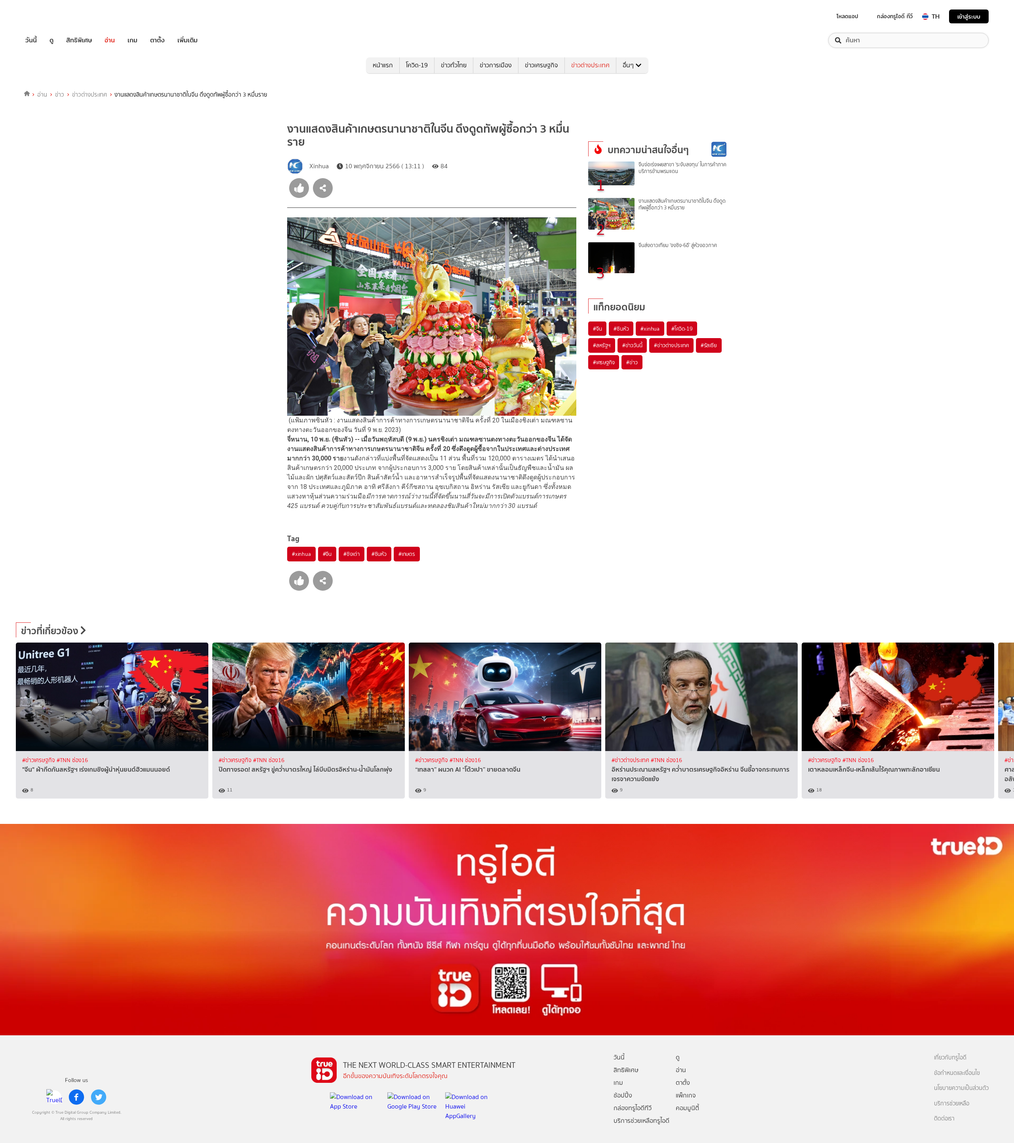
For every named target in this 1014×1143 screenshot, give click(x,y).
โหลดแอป (847, 16)
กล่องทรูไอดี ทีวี (895, 16)
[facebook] (76, 1097)
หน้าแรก (383, 65)
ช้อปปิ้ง (623, 1095)
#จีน (327, 554)
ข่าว (59, 94)
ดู (51, 40)
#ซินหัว (379, 554)
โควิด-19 (417, 65)
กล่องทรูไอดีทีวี (633, 1108)
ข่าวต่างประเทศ (590, 65)
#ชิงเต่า (351, 554)
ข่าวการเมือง (496, 65)
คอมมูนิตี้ (687, 1108)
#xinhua (301, 554)
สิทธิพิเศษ (79, 40)
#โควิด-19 (681, 329)
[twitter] (99, 1097)
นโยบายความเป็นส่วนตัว (961, 1088)
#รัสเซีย (709, 345)
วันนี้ (31, 40)
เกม (132, 40)
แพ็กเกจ (686, 1095)
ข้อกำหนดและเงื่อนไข (957, 1073)
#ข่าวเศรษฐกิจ (39, 760)
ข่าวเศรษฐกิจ (541, 65)
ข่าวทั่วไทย (454, 65)
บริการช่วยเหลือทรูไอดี (641, 1120)
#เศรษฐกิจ (603, 362)
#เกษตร (406, 554)
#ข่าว (631, 362)
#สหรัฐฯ (601, 345)
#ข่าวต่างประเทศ (671, 345)
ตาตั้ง (157, 40)
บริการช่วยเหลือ (951, 1103)
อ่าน (110, 40)
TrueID (49, 16)
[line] (54, 1097)
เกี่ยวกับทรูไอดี (950, 1058)
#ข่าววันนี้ (632, 345)
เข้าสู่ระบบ (968, 16)
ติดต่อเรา (944, 1118)
